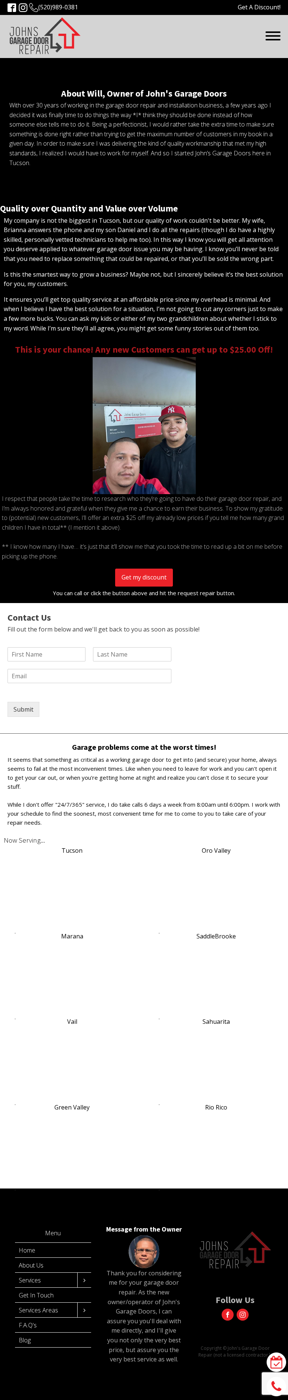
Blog (25, 1340)
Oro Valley (216, 850)
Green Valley (72, 1107)
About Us (31, 1265)
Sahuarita (216, 1021)
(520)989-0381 (58, 7)
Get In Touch (36, 1295)
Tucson (72, 850)
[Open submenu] (84, 1280)
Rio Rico (216, 1107)
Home (27, 1250)
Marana (72, 936)
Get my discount (144, 577)
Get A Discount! (259, 7)
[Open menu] (273, 35)
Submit (23, 709)
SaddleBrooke (216, 936)
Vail (72, 1021)
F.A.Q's (28, 1325)
